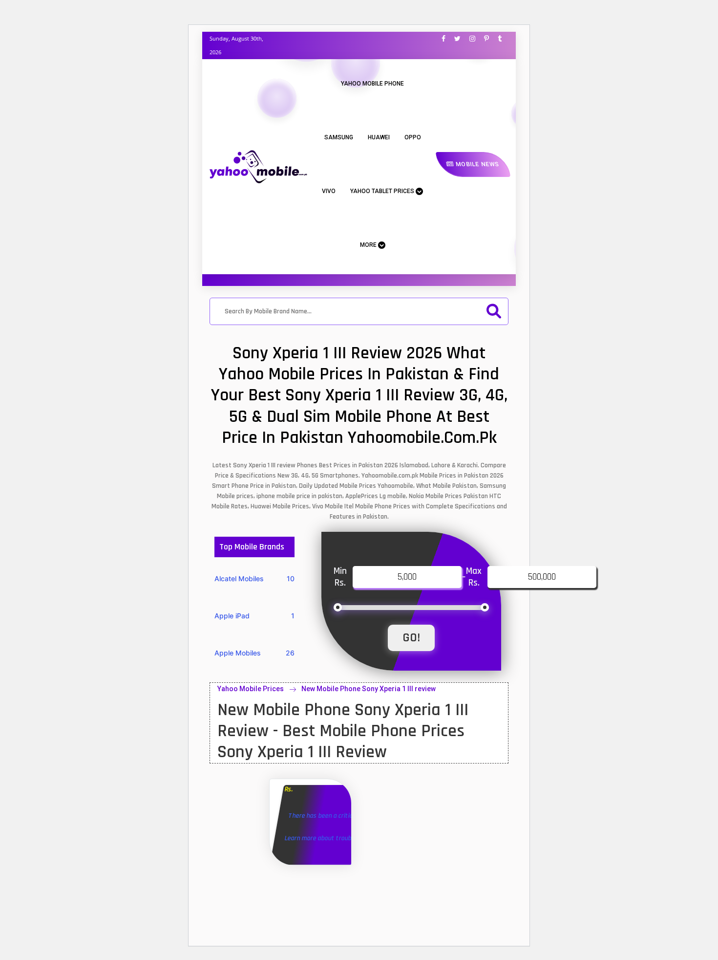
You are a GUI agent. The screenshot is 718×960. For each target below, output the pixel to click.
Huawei (379, 137)
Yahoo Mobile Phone (372, 83)
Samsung (338, 137)
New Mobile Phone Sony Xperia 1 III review (368, 689)
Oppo (412, 137)
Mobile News (476, 164)
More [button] (369, 244)
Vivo (329, 191)
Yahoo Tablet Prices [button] (383, 191)
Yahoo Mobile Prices (250, 689)
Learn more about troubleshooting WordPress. (350, 838)
